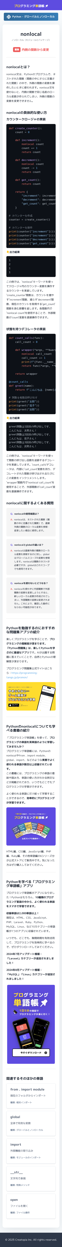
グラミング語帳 (29, 6)
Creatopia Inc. (23, 1239)
